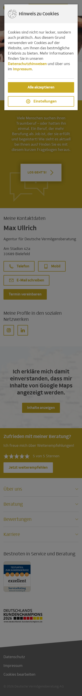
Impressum (22, 69)
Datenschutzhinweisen (27, 63)
